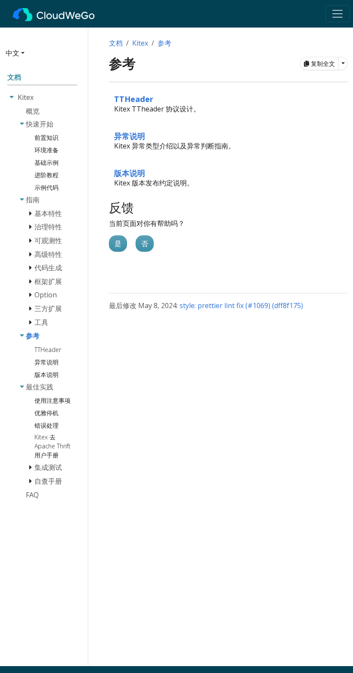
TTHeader (133, 98)
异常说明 (129, 135)
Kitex (140, 43)
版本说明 (129, 172)
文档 (116, 43)
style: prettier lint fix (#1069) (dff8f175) (241, 305)
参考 (164, 43)
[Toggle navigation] (337, 13)
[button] (41, 56)
